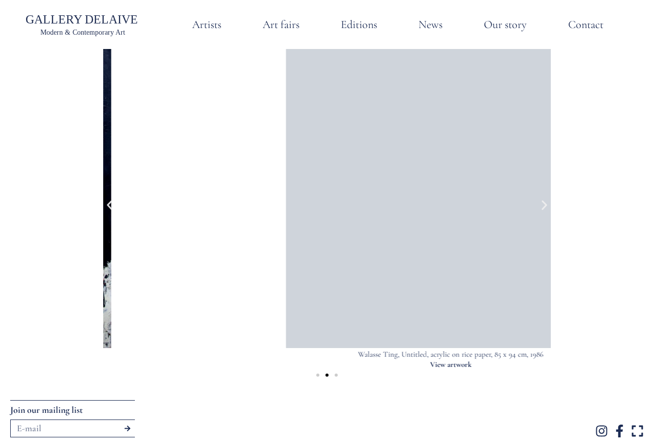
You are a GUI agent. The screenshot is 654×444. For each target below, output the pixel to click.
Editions (359, 24)
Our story (505, 24)
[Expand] (637, 431)
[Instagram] (601, 431)
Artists (206, 24)
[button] (109, 205)
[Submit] (127, 428)
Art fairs (281, 24)
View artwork (334, 364)
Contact (585, 24)
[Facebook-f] (619, 431)
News (430, 24)
